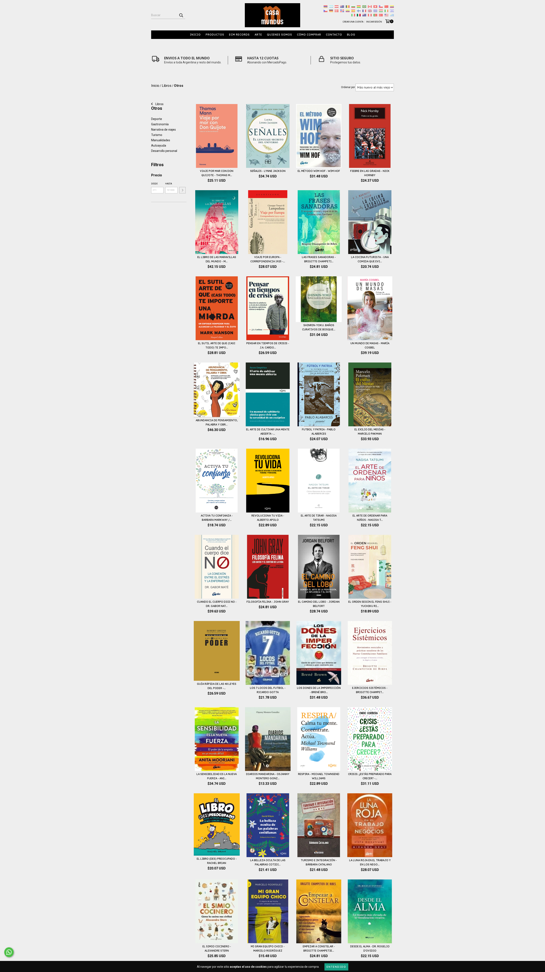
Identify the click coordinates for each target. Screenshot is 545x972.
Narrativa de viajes (163, 129)
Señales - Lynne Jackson (267, 171)
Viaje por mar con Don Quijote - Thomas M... (216, 173)
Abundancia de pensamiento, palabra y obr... (217, 422)
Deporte (156, 119)
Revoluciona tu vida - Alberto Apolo (267, 517)
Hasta (168, 184)
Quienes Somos (279, 34)
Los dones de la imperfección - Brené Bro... (319, 690)
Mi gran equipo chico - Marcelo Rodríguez (268, 948)
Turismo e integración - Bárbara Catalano (319, 862)
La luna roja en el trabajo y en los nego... (370, 862)
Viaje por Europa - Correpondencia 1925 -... (267, 259)
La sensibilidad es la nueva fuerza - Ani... (216, 776)
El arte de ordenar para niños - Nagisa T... (370, 517)
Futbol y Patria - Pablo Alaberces (319, 431)
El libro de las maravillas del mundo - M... (216, 259)
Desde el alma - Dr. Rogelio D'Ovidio (370, 948)
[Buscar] (181, 15)
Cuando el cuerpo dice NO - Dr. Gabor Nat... (217, 604)
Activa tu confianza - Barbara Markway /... (217, 517)
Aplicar (182, 190)
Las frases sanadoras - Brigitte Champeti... (319, 259)
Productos (215, 34)
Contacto (334, 34)
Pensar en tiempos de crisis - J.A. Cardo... (267, 345)
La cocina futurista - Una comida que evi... (370, 259)
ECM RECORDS (239, 34)
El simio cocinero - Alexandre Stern (216, 948)
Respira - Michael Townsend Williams (318, 776)
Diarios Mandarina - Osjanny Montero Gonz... (267, 776)
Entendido (336, 966)
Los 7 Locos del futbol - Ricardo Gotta (267, 690)
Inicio (195, 34)
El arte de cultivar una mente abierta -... (268, 431)
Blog (351, 34)
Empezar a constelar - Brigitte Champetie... (319, 948)
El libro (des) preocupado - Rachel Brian (217, 861)
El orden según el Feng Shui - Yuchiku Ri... (369, 604)
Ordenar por (348, 87)
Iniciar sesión (374, 22)
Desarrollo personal (164, 151)
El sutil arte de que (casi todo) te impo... (216, 345)
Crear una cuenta (353, 22)
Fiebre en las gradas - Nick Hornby (370, 173)
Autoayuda (158, 145)
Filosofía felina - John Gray (268, 601)
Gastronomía (160, 124)
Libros (159, 104)
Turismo (156, 135)
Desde (154, 184)
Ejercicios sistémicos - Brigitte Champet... (369, 690)
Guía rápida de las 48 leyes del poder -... (216, 686)
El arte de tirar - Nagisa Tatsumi (319, 517)
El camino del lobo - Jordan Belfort (319, 604)
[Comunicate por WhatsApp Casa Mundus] (9, 952)
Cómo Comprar (309, 34)
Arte (258, 34)
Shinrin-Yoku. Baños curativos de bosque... (318, 327)
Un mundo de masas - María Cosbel (369, 345)
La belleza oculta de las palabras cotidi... (267, 862)
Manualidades (160, 140)
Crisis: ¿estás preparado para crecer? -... (370, 776)
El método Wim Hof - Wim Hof (319, 171)
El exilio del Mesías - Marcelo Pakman (369, 431)
